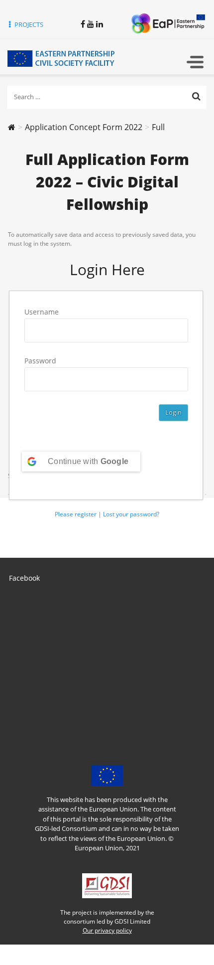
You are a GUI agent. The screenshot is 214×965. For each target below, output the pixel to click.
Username (41, 312)
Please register (76, 514)
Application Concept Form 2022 (83, 127)
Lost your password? (131, 514)
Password (40, 360)
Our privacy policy (107, 930)
